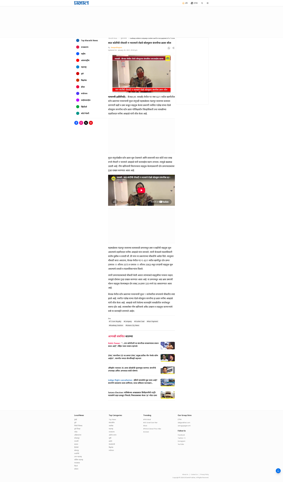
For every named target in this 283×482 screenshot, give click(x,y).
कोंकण (76, 469)
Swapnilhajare (116, 47)
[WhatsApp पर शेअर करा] (168, 48)
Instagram (181, 441)
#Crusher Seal (139, 321)
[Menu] (208, 3)
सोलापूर (76, 450)
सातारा (76, 444)
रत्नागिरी (76, 453)
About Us (185, 474)
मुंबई (75, 419)
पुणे (75, 422)
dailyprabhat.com (184, 422)
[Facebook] (76, 123)
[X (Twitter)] (86, 123)
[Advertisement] (141, 21)
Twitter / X (181, 438)
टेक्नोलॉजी (112, 444)
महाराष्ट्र (111, 429)
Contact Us (194, 474)
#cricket (146, 432)
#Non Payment (152, 321)
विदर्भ (76, 466)
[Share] (173, 47)
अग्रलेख (111, 426)
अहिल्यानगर (77, 435)
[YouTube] (91, 123)
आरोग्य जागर (112, 435)
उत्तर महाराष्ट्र (78, 456)
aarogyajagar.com (184, 426)
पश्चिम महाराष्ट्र (78, 460)
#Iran (145, 426)
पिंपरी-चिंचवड (78, 426)
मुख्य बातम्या (124, 38)
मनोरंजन (111, 450)
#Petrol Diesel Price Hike (152, 429)
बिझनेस (111, 447)
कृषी (110, 438)
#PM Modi (147, 419)
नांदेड (75, 432)
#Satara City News (132, 325)
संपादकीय (112, 422)
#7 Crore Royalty (115, 321)
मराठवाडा (77, 463)
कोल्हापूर (76, 438)
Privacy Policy (204, 474)
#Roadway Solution (116, 325)
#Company (128, 321)
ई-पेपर (180, 419)
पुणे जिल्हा (77, 429)
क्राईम (110, 441)
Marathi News (113, 38)
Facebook (181, 435)
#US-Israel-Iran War (150, 422)
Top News (112, 419)
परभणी (76, 441)
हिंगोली (76, 447)
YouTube (181, 444)
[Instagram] (81, 123)
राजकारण (112, 432)
